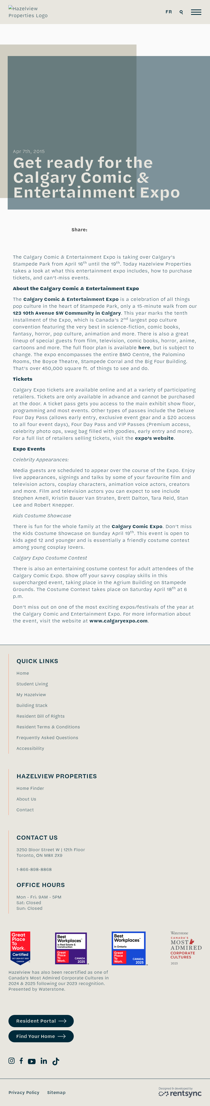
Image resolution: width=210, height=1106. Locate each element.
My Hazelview (31, 694)
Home (22, 673)
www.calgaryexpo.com (118, 621)
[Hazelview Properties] (31, 12)
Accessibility (30, 748)
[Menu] (196, 12)
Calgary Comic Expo (137, 526)
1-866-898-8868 (34, 869)
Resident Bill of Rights (40, 716)
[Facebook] (21, 1062)
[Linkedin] (44, 1062)
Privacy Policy (23, 1092)
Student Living (32, 684)
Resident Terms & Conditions (48, 727)
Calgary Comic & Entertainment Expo (71, 299)
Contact (25, 810)
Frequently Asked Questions (47, 737)
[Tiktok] (56, 1062)
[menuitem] (48, 673)
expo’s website (154, 438)
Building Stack (32, 705)
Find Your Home (35, 1036)
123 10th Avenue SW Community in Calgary (67, 313)
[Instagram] (11, 1062)
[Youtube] (32, 1062)
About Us (26, 799)
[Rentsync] (180, 1092)
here (144, 347)
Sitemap (56, 1092)
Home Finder (30, 788)
